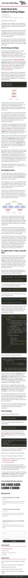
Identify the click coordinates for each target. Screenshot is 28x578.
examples (3, 382)
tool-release (14, 17)
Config (7, 66)
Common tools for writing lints (10, 460)
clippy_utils (9, 128)
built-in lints (10, 69)
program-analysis (8, 17)
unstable (24, 124)
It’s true (13, 257)
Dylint (13, 23)
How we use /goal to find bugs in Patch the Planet (11, 569)
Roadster (21, 576)
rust (3, 17)
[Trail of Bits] (22, 3)
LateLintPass (19, 448)
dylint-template (5, 433)
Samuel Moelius (6, 14)
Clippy (4, 32)
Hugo (17, 576)
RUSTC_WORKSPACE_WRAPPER (17, 59)
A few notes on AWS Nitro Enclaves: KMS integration (12, 564)
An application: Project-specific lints (8, 552)
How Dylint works (5, 550)
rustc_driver (10, 55)
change (23, 376)
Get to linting (4, 554)
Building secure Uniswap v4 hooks (8, 567)
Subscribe (14, 541)
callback (18, 65)
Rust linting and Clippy (6, 548)
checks (12, 72)
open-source (20, 17)
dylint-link (18, 422)
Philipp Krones (15, 474)
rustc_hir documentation (8, 462)
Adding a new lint (7, 458)
